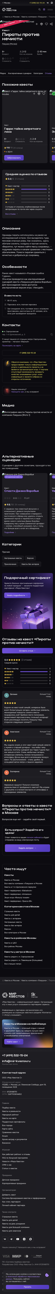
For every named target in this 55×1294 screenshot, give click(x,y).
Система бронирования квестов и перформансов (24, 1198)
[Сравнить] (41, 24)
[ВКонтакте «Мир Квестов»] (4, 1239)
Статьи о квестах (9, 1168)
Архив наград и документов (14, 1139)
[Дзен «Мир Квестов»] (24, 1239)
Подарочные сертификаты (13, 1122)
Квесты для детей (10, 1220)
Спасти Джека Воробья (21, 491)
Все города (7, 1125)
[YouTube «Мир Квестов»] (17, 1239)
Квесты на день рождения (13, 1223)
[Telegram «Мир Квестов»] (11, 1239)
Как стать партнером (11, 1202)
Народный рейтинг (10, 1114)
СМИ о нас (7, 1165)
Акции (5, 1136)
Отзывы (48, 73)
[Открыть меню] (50, 9)
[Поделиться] (51, 24)
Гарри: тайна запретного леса (22, 130)
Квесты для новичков (11, 1231)
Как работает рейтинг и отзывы (16, 1154)
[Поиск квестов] (39, 9)
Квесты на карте (9, 1118)
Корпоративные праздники (14, 1183)
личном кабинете (34, 837)
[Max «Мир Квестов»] (30, 1239)
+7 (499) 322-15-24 (15, 1055)
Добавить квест (9, 1195)
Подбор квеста (8, 1107)
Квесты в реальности (11, 1111)
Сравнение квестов (10, 1132)
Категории (38, 73)
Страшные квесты (10, 1216)
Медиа (3, 73)
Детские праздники (10, 1180)
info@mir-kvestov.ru (16, 1061)
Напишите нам (17, 392)
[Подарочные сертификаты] (44, 9)
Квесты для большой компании (15, 1227)
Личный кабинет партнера (13, 1205)
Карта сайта (7, 1129)
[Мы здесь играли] (36, 24)
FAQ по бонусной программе (15, 1158)
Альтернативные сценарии (19, 73)
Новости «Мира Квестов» (13, 1161)
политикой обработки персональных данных (23, 1277)
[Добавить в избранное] (46, 24)
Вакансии (6, 1143)
